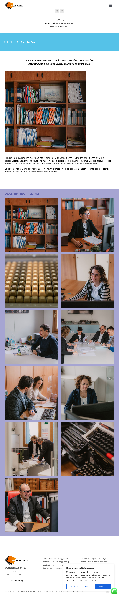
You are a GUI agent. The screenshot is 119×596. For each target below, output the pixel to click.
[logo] (14, 2)
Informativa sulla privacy (14, 581)
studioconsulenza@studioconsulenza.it (59, 23)
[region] (88, 577)
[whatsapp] (57, 11)
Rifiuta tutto (87, 586)
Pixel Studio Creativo (78, 591)
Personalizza (73, 586)
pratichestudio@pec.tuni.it (59, 26)
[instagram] (62, 11)
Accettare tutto (103, 586)
